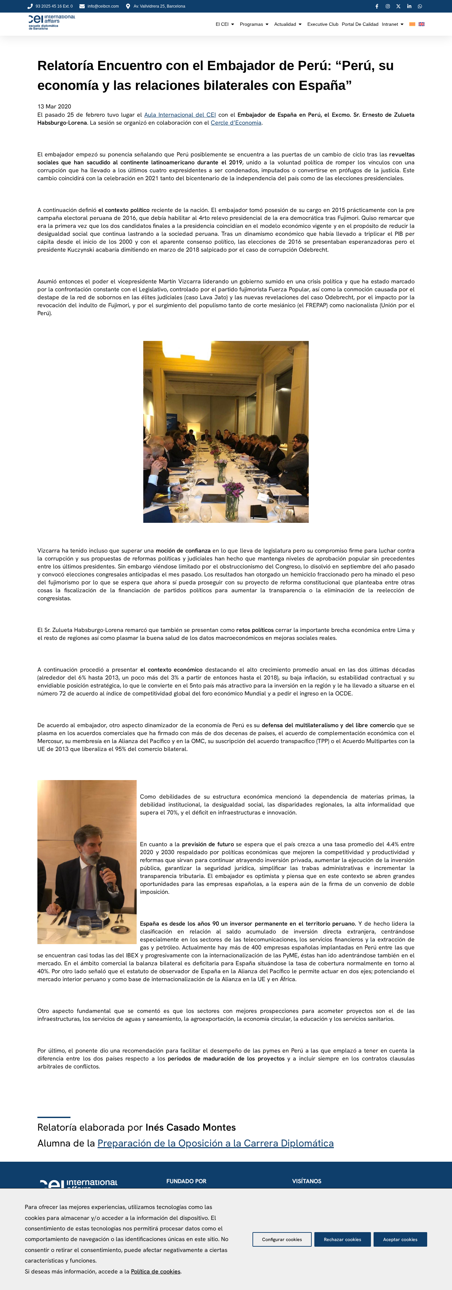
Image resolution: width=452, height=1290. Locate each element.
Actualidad (285, 24)
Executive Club (323, 24)
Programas (251, 24)
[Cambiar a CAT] (412, 24)
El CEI (222, 24)
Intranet (390, 24)
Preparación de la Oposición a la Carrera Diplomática (216, 1143)
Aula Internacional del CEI (180, 114)
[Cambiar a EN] (422, 24)
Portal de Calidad (360, 24)
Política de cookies (155, 1271)
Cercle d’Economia (236, 122)
